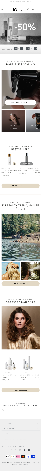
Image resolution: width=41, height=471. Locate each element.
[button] (28, 9)
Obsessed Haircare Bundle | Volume (26, 375)
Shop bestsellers (20, 186)
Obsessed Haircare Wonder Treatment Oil (9, 171)
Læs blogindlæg (20, 284)
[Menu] (2, 9)
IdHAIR (9, 462)
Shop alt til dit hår (20, 102)
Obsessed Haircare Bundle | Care (9, 375)
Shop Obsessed (20, 390)
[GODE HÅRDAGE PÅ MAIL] (38, 439)
